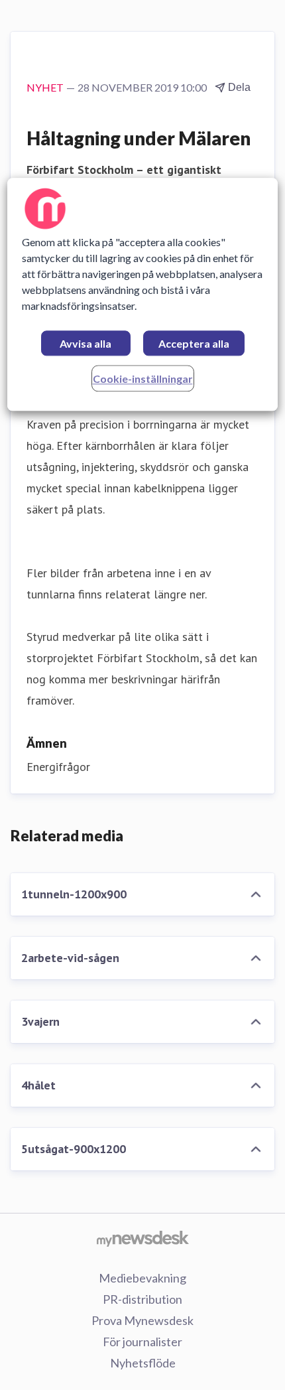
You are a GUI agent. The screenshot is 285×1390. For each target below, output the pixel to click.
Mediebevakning (142, 1278)
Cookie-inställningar (143, 379)
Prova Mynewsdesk (142, 1320)
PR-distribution (142, 1299)
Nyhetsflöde (143, 1362)
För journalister (142, 1341)
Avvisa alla (85, 344)
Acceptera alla (193, 344)
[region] (142, 294)
